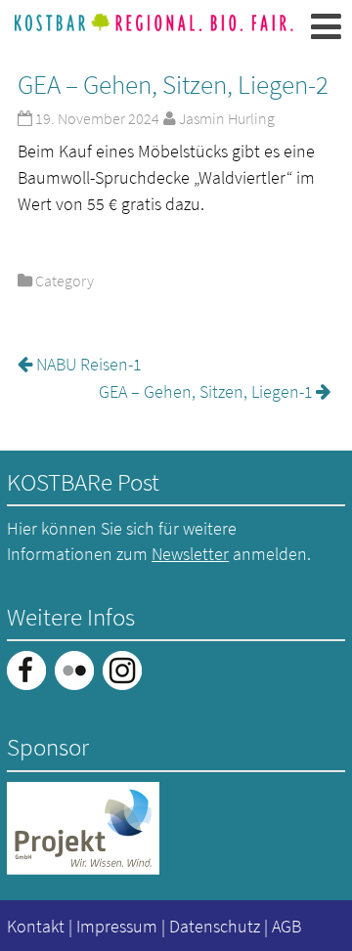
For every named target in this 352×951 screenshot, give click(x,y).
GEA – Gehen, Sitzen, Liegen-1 (206, 391)
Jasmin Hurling (227, 118)
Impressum (116, 926)
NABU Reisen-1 (89, 364)
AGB (286, 926)
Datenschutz (214, 926)
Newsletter (190, 553)
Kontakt (36, 926)
